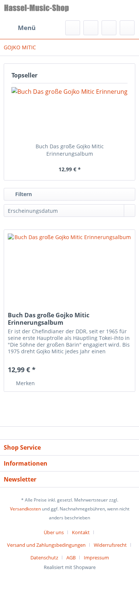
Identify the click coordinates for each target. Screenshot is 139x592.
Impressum (96, 557)
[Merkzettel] (90, 27)
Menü (27, 27)
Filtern (23, 194)
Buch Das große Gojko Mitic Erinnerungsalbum (70, 150)
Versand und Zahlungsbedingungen (46, 545)
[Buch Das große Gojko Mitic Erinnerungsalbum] (69, 113)
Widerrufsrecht (110, 545)
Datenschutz (44, 557)
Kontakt (81, 532)
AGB (71, 557)
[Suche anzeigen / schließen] (72, 27)
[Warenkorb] (127, 27)
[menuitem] (19, 27)
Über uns (54, 532)
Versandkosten (25, 509)
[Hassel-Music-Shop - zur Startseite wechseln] (37, 10)
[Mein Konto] (109, 27)
